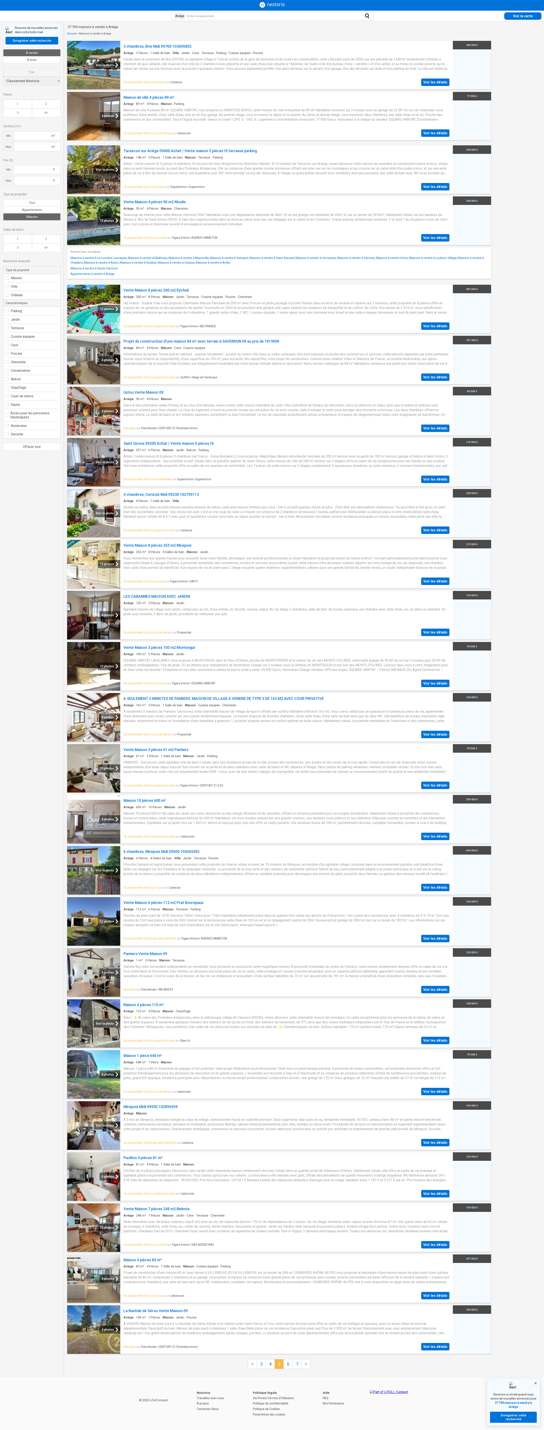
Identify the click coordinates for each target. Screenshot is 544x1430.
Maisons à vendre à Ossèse (176, 262)
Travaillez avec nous (210, 1398)
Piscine (16, 354)
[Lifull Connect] (389, 1403)
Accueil (71, 33)
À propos (203, 1403)
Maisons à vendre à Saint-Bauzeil (271, 258)
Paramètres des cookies (269, 1414)
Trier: (32, 72)
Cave (14, 345)
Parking (16, 311)
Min (8, 135)
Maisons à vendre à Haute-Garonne (94, 268)
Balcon (16, 379)
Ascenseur (19, 426)
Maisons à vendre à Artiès (213, 262)
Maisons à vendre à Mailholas (147, 258)
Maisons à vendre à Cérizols (356, 258)
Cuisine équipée (23, 337)
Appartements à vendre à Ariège (93, 274)
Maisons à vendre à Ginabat (138, 262)
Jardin (15, 319)
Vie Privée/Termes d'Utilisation (273, 1398)
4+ (46, 112)
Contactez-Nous (208, 1409)
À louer (32, 59)
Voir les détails (435, 82)
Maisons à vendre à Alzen (101, 262)
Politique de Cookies (266, 1409)
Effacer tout (32, 447)
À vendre (32, 52)
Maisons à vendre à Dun (392, 258)
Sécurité (17, 434)
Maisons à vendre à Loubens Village (433, 258)
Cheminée (18, 362)
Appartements (32, 210)
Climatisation (20, 371)
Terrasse (17, 328)
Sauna (15, 405)
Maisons (32, 217)
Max (8, 147)
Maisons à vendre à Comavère (315, 258)
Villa (14, 287)
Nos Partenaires (333, 1403)
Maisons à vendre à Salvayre (229, 258)
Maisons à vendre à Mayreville (189, 258)
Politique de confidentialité (270, 1403)
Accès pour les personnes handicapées (30, 415)
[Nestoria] (272, 7)
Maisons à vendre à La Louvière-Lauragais (99, 258)
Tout (32, 202)
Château (17, 295)
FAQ (325, 1398)
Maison (16, 278)
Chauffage (18, 388)
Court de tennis (22, 396)
